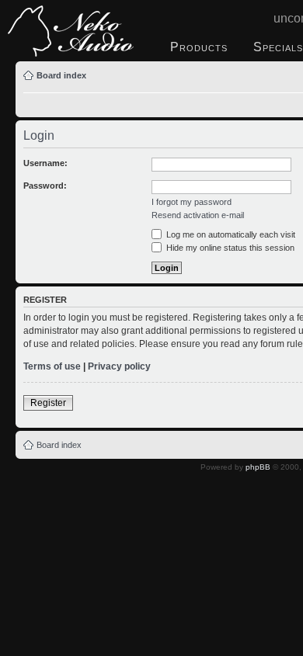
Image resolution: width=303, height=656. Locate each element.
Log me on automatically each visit (229, 234)
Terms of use (52, 366)
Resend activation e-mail (198, 215)
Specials (278, 47)
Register (48, 402)
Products (199, 47)
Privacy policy (119, 366)
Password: (45, 185)
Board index (61, 75)
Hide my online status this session (229, 247)
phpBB (258, 467)
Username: (45, 163)
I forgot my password (192, 202)
